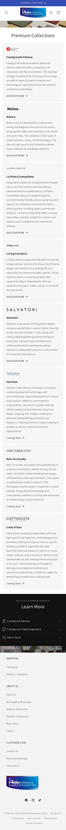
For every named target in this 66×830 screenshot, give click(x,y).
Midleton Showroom (17, 709)
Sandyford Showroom (17, 716)
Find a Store (12, 765)
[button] (6, 12)
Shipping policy (50, 818)
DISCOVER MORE (15, 95)
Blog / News (12, 723)
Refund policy (56, 813)
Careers (10, 730)
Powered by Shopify (39, 813)
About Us (11, 694)
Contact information (34, 823)
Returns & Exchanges (17, 758)
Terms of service (34, 818)
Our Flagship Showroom (19, 701)
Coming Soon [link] (13, 437)
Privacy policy (18, 818)
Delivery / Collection (17, 674)
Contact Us (12, 751)
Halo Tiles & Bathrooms (21, 813)
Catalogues (12, 667)
